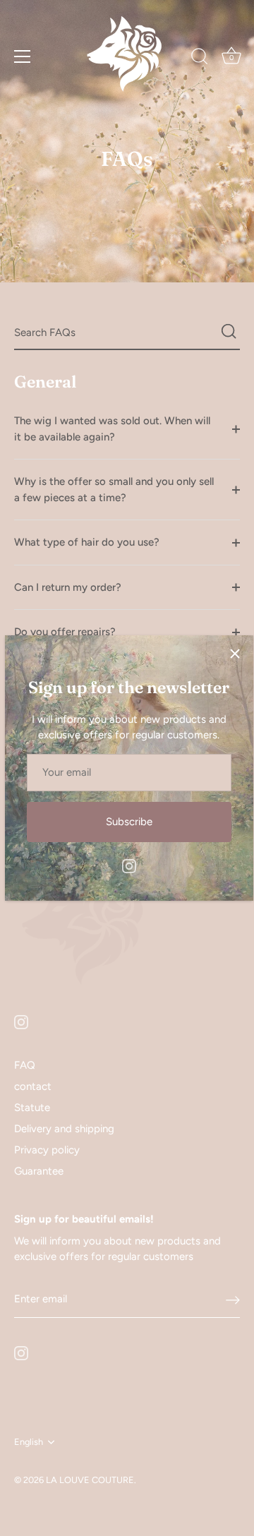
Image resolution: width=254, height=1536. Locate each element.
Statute (32, 1107)
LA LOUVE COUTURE (90, 1480)
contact (33, 1086)
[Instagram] (129, 865)
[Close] (234, 653)
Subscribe (129, 821)
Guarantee (39, 1171)
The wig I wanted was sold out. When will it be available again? (112, 428)
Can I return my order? (67, 587)
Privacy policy (47, 1150)
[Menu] (22, 56)
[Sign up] (233, 1299)
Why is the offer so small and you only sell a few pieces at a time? (114, 489)
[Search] (199, 58)
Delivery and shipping (64, 1128)
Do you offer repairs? (65, 631)
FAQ (24, 1065)
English (28, 1441)
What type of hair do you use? (86, 542)
